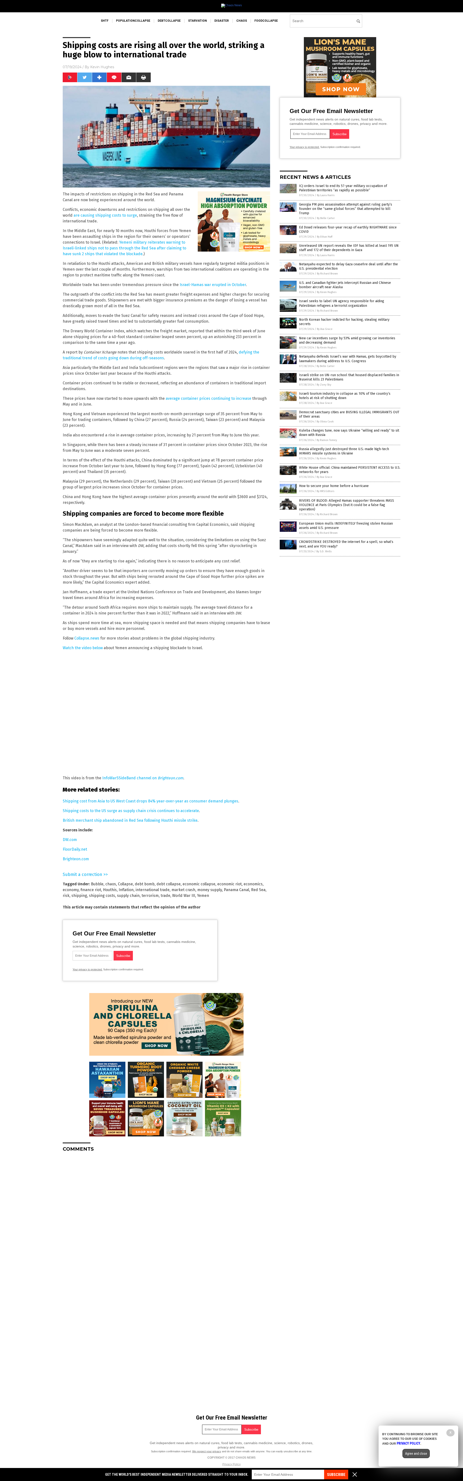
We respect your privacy (206, 1451)
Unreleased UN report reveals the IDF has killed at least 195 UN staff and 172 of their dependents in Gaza (349, 248)
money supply (209, 889)
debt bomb (145, 884)
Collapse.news (86, 638)
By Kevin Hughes (326, 292)
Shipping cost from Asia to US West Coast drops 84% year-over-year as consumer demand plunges (150, 801)
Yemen (203, 895)
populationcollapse (133, 20)
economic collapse (199, 884)
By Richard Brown (327, 273)
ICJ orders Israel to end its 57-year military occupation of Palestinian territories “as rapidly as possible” (343, 188)
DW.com (70, 839)
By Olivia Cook (325, 421)
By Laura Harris (325, 195)
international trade (153, 889)
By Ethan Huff (324, 236)
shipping (79, 895)
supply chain (128, 895)
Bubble (97, 884)
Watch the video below (83, 648)
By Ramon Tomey (327, 440)
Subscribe (336, 1474)
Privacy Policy (231, 1464)
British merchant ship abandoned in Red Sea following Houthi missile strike (130, 820)
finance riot (91, 889)
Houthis (110, 889)
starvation (197, 20)
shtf (105, 20)
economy (71, 889)
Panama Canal (236, 889)
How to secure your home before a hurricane (334, 486)
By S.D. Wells (324, 551)
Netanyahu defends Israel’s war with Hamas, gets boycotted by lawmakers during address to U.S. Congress (347, 358)
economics (253, 884)
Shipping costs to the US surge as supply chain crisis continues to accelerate (131, 810)
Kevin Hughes (102, 67)
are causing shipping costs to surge (105, 215)
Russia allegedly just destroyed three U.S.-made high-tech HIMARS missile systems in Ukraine (344, 451)
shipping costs (102, 895)
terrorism (150, 895)
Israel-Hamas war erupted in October (213, 284)
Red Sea (258, 889)
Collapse (125, 884)
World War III (183, 895)
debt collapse (169, 884)
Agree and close (416, 1453)
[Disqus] (166, 1216)
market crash (183, 889)
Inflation (126, 889)
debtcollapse (169, 20)
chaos (241, 20)
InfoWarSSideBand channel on (142, 778)
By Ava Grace (325, 329)
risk (66, 895)
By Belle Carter (326, 218)
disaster (221, 20)
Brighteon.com (76, 859)
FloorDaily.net (75, 849)
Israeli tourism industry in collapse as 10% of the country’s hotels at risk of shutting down (344, 396)
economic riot (229, 884)
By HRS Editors (325, 491)
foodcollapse (266, 20)
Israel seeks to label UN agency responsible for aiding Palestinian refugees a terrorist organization (341, 303)
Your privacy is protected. (87, 969)
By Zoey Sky (324, 384)
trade (165, 895)
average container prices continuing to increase (208, 398)
